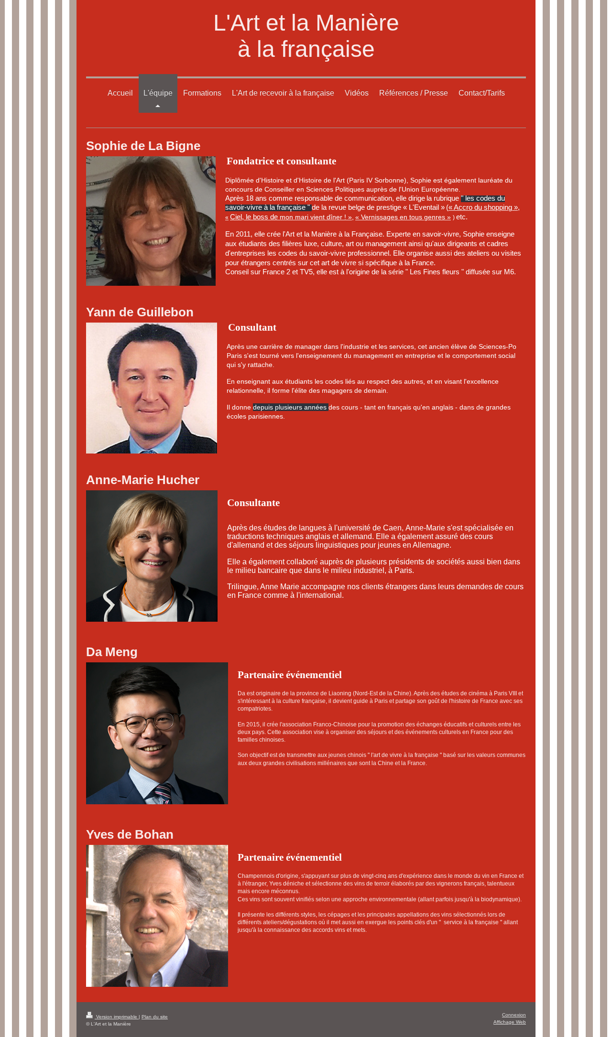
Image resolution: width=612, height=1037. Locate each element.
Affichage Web (509, 1022)
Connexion (514, 1014)
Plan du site (155, 1016)
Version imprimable (117, 1016)
